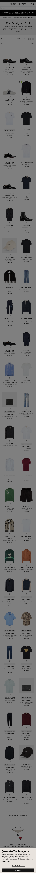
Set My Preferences (18, 866)
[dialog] (18, 860)
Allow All (18, 870)
